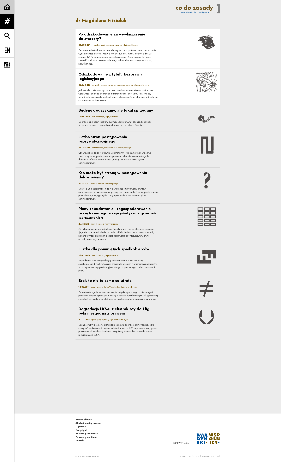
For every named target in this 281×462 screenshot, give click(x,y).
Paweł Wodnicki (193, 456)
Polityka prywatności (87, 433)
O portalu (81, 426)
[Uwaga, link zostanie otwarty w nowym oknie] (208, 438)
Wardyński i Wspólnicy (90, 456)
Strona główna (84, 419)
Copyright (81, 430)
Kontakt (80, 440)
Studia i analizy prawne (88, 423)
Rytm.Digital (215, 456)
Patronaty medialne (86, 437)
